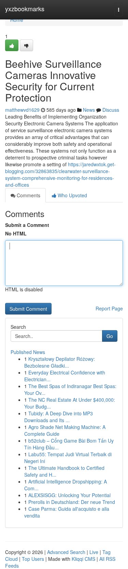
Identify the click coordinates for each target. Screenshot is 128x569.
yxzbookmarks (24, 8)
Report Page (109, 308)
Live (93, 552)
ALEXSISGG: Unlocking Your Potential (69, 495)
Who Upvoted (71, 195)
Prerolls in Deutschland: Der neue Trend (71, 501)
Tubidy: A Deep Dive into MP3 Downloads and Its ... (58, 417)
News (89, 109)
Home (16, 19)
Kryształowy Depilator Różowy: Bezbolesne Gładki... (59, 362)
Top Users (33, 558)
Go (109, 336)
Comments (27, 195)
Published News (28, 352)
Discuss (110, 109)
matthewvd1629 (22, 109)
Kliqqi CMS (83, 558)
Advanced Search (66, 552)
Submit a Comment (27, 224)
